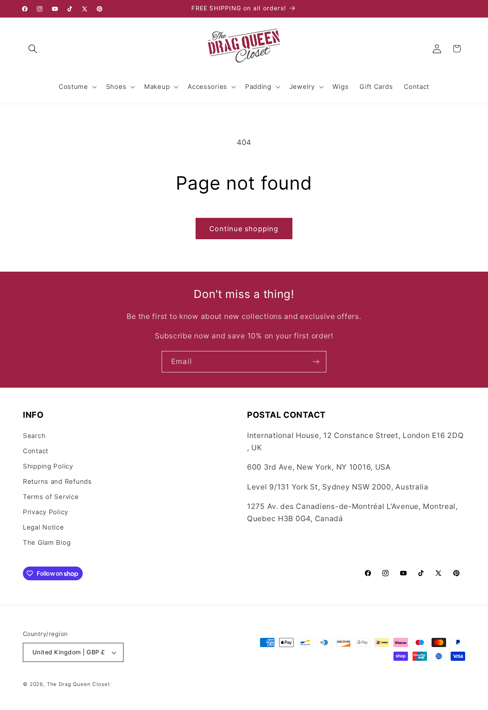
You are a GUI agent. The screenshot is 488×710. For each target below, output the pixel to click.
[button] (33, 49)
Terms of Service (51, 497)
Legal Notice (43, 527)
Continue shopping (243, 229)
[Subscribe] (316, 361)
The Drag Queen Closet (78, 684)
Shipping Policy (48, 466)
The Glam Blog (47, 542)
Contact (35, 451)
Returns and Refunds (57, 481)
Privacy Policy (45, 512)
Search (34, 436)
